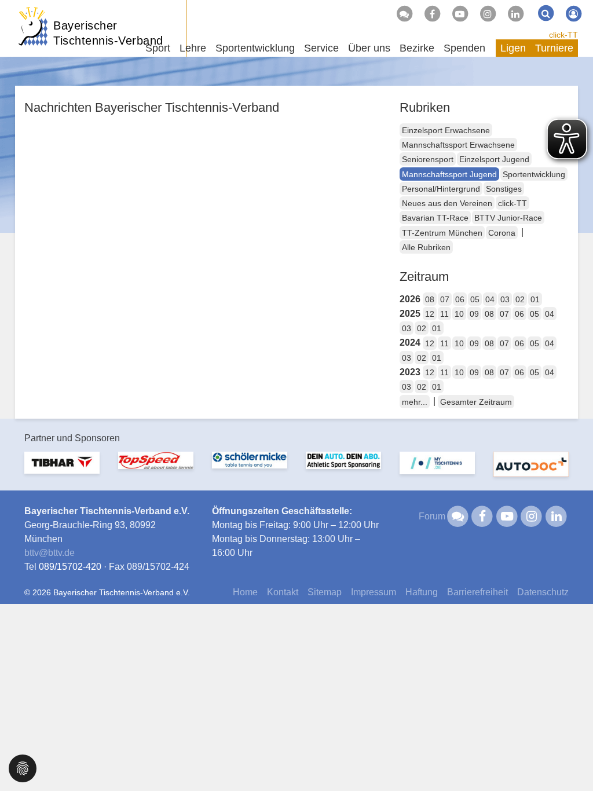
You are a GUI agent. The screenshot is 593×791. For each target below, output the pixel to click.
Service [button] (321, 48)
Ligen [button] (513, 48)
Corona (501, 232)
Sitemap (325, 592)
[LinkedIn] (515, 14)
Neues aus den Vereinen (447, 203)
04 (490, 299)
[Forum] (404, 14)
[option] (62, 470)
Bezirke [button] (417, 48)
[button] (22, 767)
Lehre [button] (193, 48)
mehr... (414, 402)
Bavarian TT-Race (435, 217)
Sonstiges (504, 188)
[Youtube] (460, 14)
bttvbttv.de (49, 553)
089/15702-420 (70, 567)
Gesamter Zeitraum (476, 402)
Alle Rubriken (426, 247)
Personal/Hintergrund (441, 188)
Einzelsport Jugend (494, 159)
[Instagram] (488, 14)
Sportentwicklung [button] (255, 48)
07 (444, 299)
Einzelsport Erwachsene (446, 130)
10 (459, 313)
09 (474, 313)
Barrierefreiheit (477, 592)
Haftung (421, 592)
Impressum (373, 592)
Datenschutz (543, 592)
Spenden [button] (464, 48)
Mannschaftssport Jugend (449, 174)
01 (535, 299)
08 (429, 299)
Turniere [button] (554, 48)
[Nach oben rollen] (570, 758)
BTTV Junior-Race (508, 217)
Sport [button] (157, 48)
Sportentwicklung (534, 174)
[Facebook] (432, 14)
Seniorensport (427, 159)
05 (474, 299)
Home (245, 592)
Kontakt (282, 592)
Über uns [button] (369, 48)
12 (429, 313)
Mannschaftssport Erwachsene (458, 144)
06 (459, 299)
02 (520, 299)
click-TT (563, 34)
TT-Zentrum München (442, 232)
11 (444, 313)
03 (505, 299)
